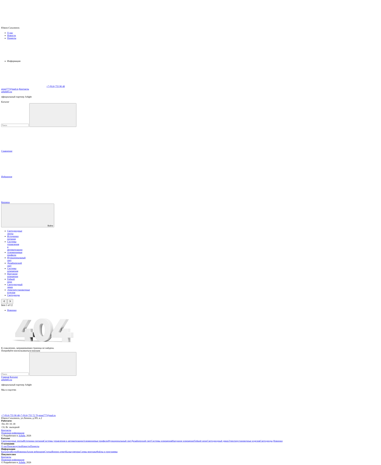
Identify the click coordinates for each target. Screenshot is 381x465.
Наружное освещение (12, 275)
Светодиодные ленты (12, 441)
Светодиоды (13, 295)
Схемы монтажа (88, 451)
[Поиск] (52, 115)
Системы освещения (12, 269)
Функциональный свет (119, 441)
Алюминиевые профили (14, 253)
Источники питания (13, 237)
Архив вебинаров (35, 451)
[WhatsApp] (23, 86)
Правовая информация (12, 433)
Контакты (24, 89)
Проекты (11, 38)
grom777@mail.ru (47, 415)
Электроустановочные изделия (244, 441)
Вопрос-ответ (58, 451)
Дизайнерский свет (141, 441)
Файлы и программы (107, 451)
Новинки (12, 310)
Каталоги (6, 451)
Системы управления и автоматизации (63, 441)
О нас (10, 33)
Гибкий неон (11, 280)
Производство (14, 446)
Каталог (14, 377)
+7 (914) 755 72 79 (28, 415)
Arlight (21, 435)
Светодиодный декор (218, 441)
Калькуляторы (72, 451)
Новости (11, 35)
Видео (14, 451)
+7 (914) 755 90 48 (10, 415)
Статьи (48, 451)
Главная (5, 377)
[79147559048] (23, 412)
